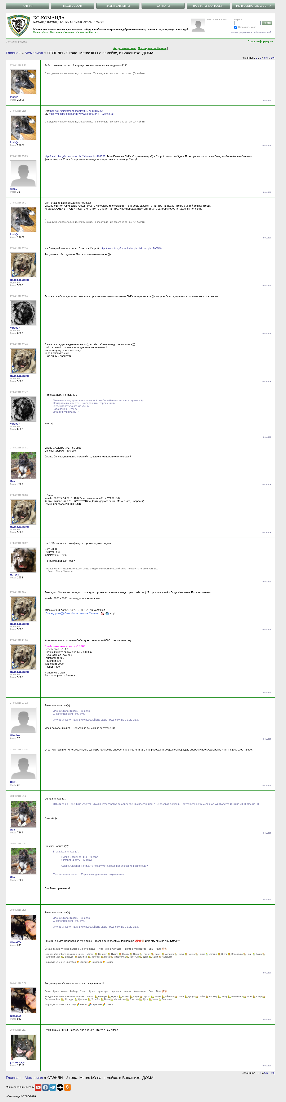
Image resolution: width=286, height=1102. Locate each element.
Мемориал (34, 53)
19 (272, 57)
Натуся (14, 574)
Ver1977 (15, 327)
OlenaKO (15, 942)
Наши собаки (40, 32)
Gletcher (15, 735)
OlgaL (13, 188)
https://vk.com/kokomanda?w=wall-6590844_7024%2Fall (81, 113)
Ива (12, 481)
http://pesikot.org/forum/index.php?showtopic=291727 (75, 156)
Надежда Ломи (19, 279)
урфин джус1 (18, 1062)
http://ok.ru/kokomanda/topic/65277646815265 (76, 110)
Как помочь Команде (62, 32)
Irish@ (14, 96)
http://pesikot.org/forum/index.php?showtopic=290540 (131, 248)
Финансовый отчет (87, 32)
